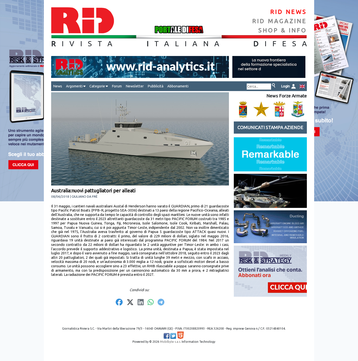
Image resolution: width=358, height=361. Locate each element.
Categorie (97, 86)
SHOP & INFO (282, 30)
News (57, 86)
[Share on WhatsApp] (151, 302)
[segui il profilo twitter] (173, 336)
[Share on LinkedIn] (141, 302)
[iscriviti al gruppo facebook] (167, 336)
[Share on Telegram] (161, 302)
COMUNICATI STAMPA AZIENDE (270, 127)
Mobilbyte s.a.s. (170, 341)
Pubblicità (155, 86)
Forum (117, 86)
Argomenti (74, 86)
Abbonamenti (177, 86)
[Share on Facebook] (119, 302)
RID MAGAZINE (279, 21)
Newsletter (135, 86)
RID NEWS (288, 12)
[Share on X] (130, 302)
